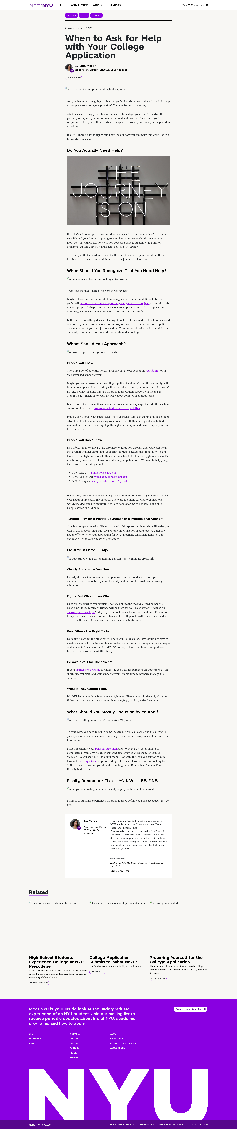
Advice (98, 5)
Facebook (70, 15)
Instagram (75, 1034)
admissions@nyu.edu (104, 472)
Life (63, 5)
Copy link (95, 16)
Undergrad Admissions (122, 1124)
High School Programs (171, 1124)
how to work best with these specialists (117, 408)
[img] (58, 927)
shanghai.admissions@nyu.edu (110, 481)
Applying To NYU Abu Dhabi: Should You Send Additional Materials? (136, 864)
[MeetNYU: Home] (41, 5)
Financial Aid (146, 1124)
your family (152, 370)
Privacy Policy (118, 1038)
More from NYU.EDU (40, 1125)
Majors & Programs (39, 983)
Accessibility (117, 1048)
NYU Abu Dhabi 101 (119, 871)
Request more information (189, 1009)
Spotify (74, 1057)
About (113, 1034)
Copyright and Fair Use (123, 1043)
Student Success (198, 1124)
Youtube (74, 1048)
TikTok (73, 1053)
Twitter (82, 15)
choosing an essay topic (81, 612)
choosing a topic (87, 761)
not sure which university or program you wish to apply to (114, 303)
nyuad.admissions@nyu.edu (110, 477)
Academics (79, 5)
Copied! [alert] (96, 19)
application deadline (88, 669)
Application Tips (74, 78)
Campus (114, 5)
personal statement (106, 748)
